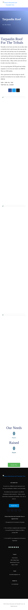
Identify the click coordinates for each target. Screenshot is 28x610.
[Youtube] (19, 510)
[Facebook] (10, 90)
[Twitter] (14, 90)
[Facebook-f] (8, 510)
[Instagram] (18, 90)
